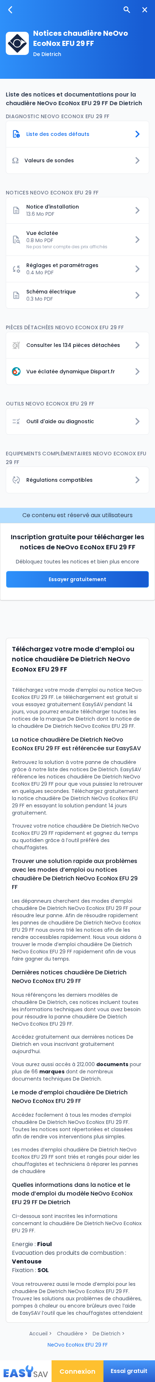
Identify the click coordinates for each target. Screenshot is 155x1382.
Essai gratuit (129, 1371)
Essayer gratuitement (77, 579)
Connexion (77, 1371)
